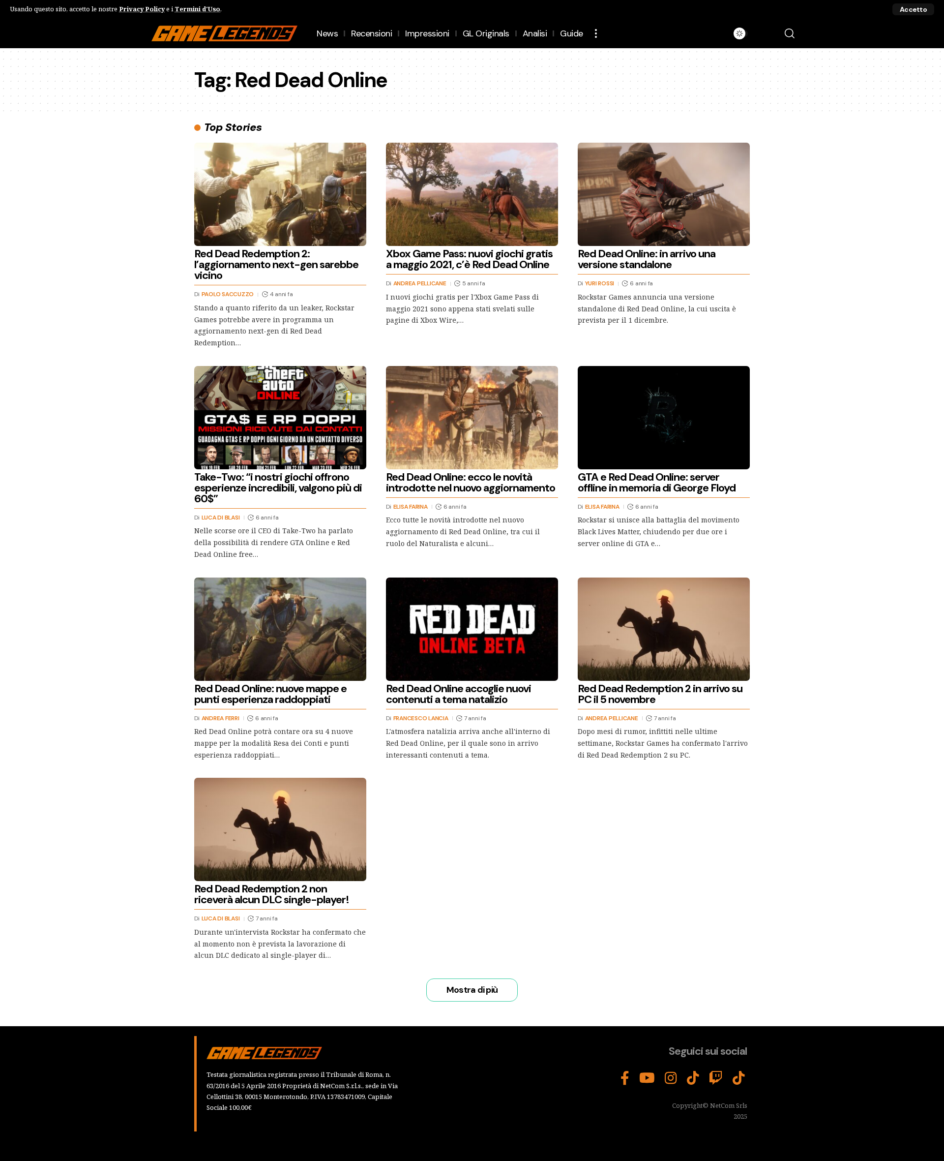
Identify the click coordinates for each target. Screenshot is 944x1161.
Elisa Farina (410, 507)
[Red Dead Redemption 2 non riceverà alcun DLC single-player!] (280, 829)
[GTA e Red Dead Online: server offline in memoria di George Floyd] (664, 417)
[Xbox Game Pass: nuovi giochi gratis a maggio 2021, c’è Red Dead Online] (472, 194)
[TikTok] (693, 1078)
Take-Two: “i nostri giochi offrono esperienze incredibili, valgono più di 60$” (278, 488)
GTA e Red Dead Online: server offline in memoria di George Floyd (657, 482)
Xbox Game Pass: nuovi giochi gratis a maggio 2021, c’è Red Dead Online (469, 259)
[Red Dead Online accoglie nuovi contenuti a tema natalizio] (472, 629)
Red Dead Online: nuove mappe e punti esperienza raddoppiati (270, 693)
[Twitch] (716, 1078)
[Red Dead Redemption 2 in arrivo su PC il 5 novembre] (664, 629)
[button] (913, 9)
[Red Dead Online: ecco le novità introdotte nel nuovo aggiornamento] (472, 417)
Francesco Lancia (420, 718)
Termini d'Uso (197, 8)
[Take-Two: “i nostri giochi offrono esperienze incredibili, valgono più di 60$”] (280, 417)
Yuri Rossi (600, 283)
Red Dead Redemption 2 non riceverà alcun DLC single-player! (271, 894)
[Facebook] (625, 1078)
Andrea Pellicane (419, 283)
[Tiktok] (738, 1078)
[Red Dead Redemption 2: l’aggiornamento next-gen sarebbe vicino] (280, 194)
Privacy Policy (142, 8)
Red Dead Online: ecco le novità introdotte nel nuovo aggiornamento (470, 482)
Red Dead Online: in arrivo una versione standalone (646, 259)
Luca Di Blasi (221, 517)
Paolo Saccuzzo (228, 294)
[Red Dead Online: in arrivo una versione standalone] (664, 194)
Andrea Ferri (220, 718)
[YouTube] (647, 1078)
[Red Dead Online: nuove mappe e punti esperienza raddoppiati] (280, 629)
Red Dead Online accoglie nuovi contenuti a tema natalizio (458, 693)
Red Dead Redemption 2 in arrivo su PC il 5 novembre (660, 693)
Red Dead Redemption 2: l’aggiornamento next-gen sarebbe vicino (276, 264)
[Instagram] (670, 1078)
